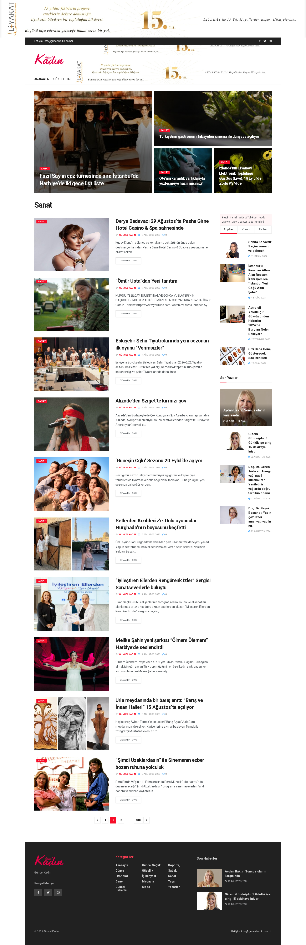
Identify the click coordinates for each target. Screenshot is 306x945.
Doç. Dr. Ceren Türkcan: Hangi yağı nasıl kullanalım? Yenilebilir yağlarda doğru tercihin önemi (259, 480)
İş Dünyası (149, 876)
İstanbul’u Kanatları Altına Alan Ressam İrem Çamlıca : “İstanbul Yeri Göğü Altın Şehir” (259, 279)
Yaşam (172, 881)
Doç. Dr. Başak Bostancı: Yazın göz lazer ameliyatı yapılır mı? (259, 517)
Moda (146, 887)
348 (138, 820)
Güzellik (147, 870)
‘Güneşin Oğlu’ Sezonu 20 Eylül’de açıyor (159, 461)
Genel (119, 881)
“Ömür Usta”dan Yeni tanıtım (146, 281)
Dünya (120, 870)
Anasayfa (41, 79)
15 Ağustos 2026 (150, 407)
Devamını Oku (128, 260)
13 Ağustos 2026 (150, 714)
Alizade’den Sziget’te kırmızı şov (151, 401)
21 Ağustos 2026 (74, 191)
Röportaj (174, 865)
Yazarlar (174, 887)
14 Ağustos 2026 (150, 467)
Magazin (148, 881)
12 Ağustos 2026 (150, 774)
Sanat (45, 168)
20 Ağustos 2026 (231, 191)
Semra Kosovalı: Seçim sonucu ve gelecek (260, 246)
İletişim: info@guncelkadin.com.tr (53, 41)
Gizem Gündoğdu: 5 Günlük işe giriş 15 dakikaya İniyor (259, 442)
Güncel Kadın (51, 191)
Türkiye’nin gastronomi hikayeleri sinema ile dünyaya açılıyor (209, 136)
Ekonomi (122, 876)
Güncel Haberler (66, 79)
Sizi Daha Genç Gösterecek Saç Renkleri (259, 353)
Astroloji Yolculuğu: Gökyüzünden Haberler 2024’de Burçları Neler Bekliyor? (258, 321)
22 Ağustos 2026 (235, 421)
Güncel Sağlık (151, 865)
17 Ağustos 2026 (150, 235)
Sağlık (172, 870)
